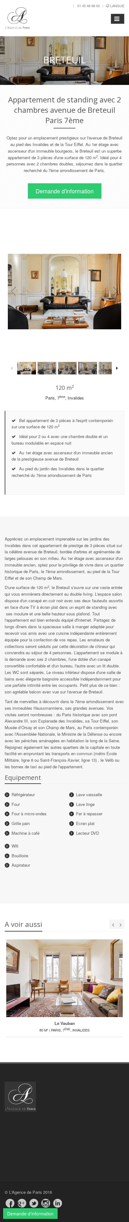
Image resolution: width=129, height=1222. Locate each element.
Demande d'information (65, 191)
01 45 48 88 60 (88, 5)
